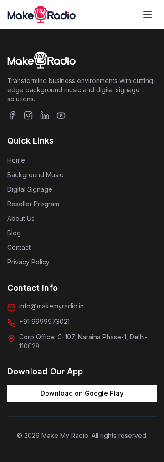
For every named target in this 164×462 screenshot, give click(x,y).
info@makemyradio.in (51, 306)
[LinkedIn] (44, 115)
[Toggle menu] (147, 14)
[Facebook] (11, 115)
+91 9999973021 (44, 321)
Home (16, 160)
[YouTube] (61, 115)
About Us (21, 218)
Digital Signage (29, 189)
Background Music (35, 175)
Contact (19, 247)
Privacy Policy (28, 262)
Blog (14, 233)
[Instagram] (28, 115)
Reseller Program (33, 204)
